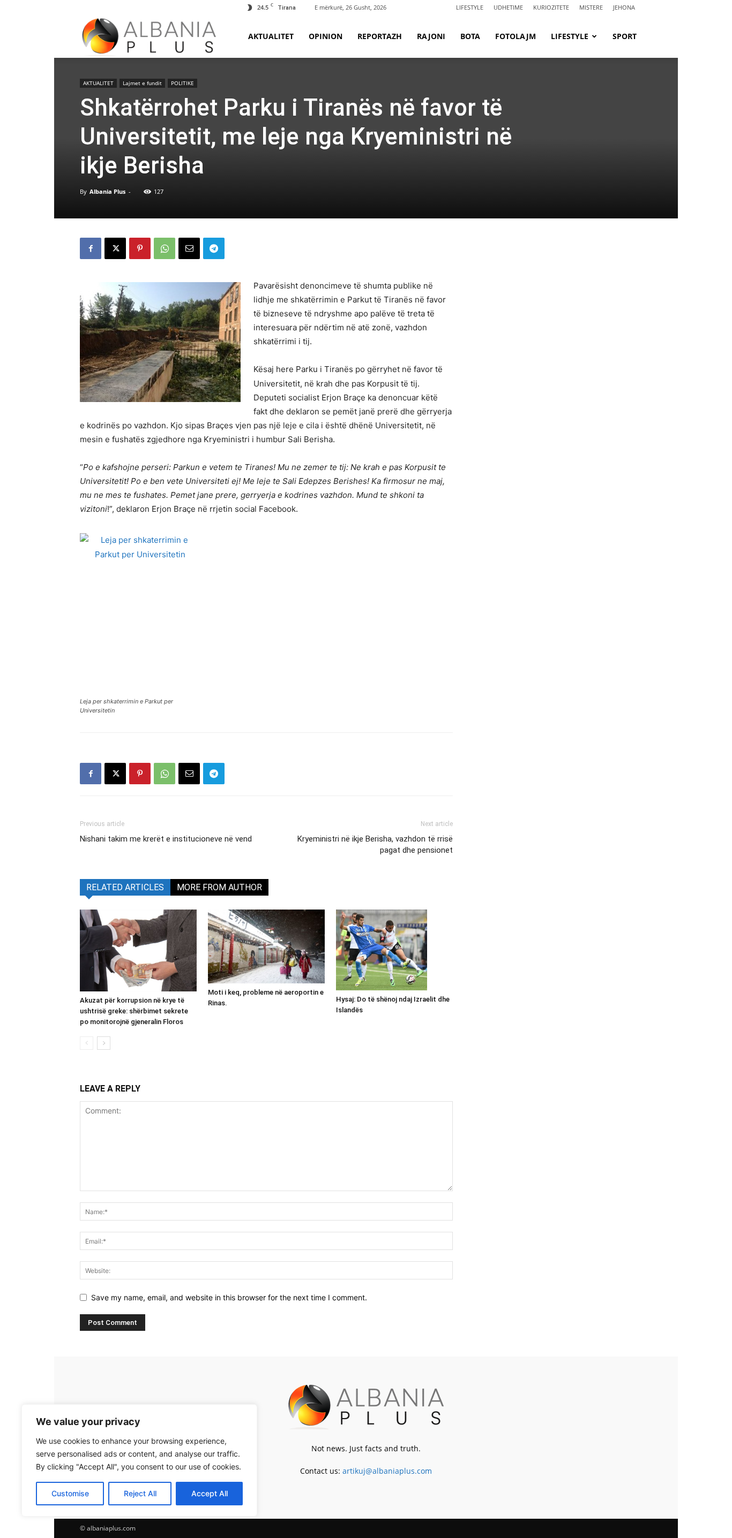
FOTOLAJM (515, 36)
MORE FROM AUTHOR (219, 887)
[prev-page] (86, 1043)
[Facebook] (90, 248)
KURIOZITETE (551, 7)
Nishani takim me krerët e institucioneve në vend (166, 839)
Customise (70, 1493)
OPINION (325, 36)
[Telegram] (214, 248)
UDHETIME (508, 7)
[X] (115, 248)
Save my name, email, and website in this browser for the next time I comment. (229, 1297)
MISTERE (591, 7)
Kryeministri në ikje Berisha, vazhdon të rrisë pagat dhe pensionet (375, 844)
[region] (139, 1460)
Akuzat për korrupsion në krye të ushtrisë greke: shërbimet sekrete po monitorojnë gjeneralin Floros (134, 1011)
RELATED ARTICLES (125, 887)
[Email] (189, 248)
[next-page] (103, 1043)
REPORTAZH (379, 36)
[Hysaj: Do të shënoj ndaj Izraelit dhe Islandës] (394, 950)
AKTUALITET (271, 36)
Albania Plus (107, 191)
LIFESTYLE (469, 7)
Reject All (140, 1493)
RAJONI (431, 36)
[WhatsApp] (164, 248)
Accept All (209, 1493)
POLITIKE (182, 83)
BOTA (470, 36)
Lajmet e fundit (142, 83)
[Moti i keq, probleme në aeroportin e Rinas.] (266, 946)
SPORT (625, 36)
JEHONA (624, 7)
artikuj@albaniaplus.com (387, 1471)
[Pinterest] (140, 248)
